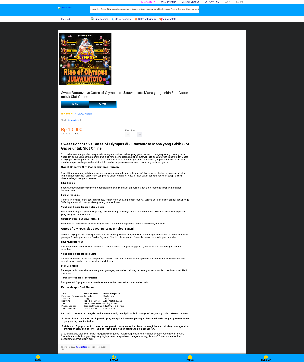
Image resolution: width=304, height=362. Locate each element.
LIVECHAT (266, 360)
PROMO (190, 360)
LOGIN (227, 2)
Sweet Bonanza (168, 2)
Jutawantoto (148, 2)
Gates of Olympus (190, 2)
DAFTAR (239, 2)
